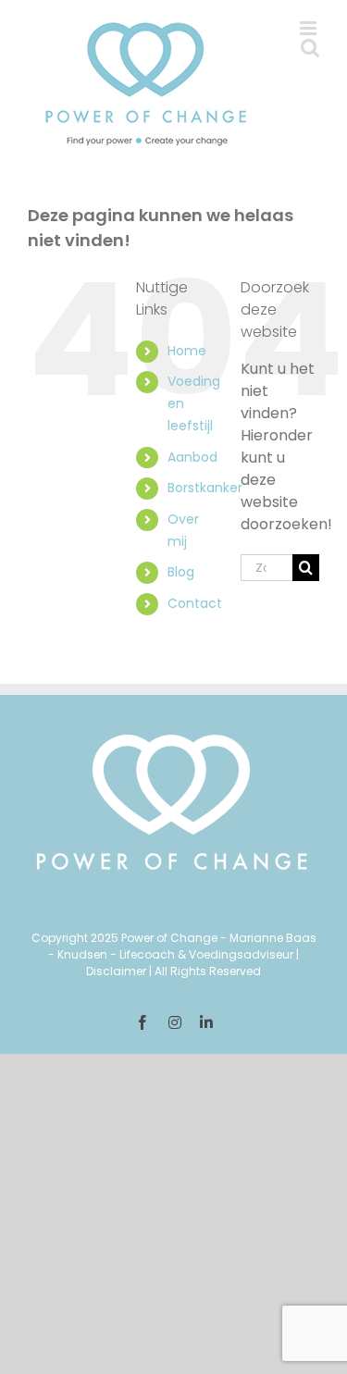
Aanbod (192, 457)
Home (186, 350)
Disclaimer (116, 971)
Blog (180, 572)
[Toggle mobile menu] (309, 28)
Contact (194, 603)
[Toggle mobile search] (310, 47)
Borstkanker (204, 487)
